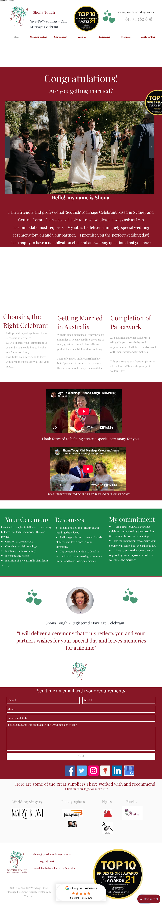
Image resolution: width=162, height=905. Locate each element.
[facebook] (70, 771)
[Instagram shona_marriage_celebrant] (93, 771)
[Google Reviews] (129, 771)
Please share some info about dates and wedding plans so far (41, 724)
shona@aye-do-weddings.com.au (52, 854)
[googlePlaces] (105, 771)
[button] (79, 147)
